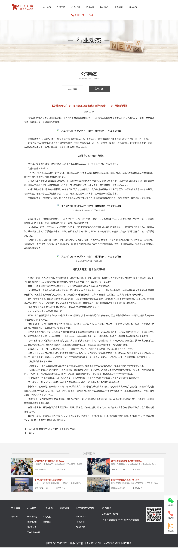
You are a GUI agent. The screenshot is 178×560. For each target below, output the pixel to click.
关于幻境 (47, 7)
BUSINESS (80, 527)
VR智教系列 (32, 522)
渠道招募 (118, 7)
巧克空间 (61, 7)
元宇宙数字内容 (33, 532)
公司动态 (104, 7)
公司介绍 (14, 516)
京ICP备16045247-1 (57, 543)
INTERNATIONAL (85, 508)
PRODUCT (80, 522)
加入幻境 (133, 7)
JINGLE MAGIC (82, 516)
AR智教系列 (32, 516)
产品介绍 (75, 7)
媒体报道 (99, 89)
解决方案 (90, 7)
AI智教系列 (31, 527)
